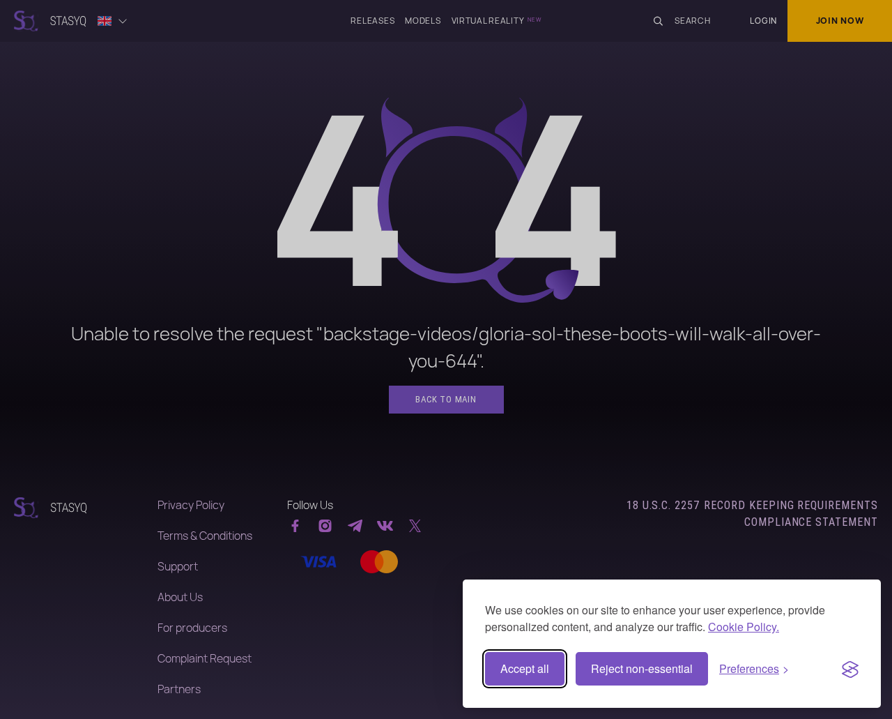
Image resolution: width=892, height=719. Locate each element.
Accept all (524, 668)
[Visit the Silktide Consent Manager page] (850, 668)
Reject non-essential (642, 668)
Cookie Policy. (743, 627)
